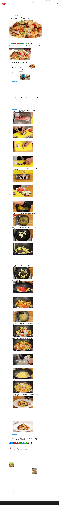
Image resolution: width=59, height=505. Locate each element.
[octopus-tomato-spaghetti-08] (23, 226)
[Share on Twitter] (12, 43)
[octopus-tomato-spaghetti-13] (23, 308)
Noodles (23, 64)
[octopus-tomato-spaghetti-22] (23, 432)
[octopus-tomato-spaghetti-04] (23, 167)
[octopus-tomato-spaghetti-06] (23, 196)
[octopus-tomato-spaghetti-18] (23, 379)
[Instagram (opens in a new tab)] (48, 0)
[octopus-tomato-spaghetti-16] (23, 350)
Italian (20, 65)
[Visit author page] (10, 447)
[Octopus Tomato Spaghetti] (32, 67)
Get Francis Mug (21, 72)
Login (9, 0)
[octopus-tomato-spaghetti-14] (23, 322)
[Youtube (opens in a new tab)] (49, 0)
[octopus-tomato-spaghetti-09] (23, 240)
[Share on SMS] (24, 43)
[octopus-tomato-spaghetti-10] (23, 254)
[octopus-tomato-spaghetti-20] (23, 407)
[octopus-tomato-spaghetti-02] (23, 137)
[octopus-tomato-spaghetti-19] (23, 393)
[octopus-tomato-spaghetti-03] (23, 152)
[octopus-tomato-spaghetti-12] (23, 292)
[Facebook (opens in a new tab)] (46, 0)
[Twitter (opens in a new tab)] (45, 0)
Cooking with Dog (15, 446)
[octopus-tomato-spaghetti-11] (23, 279)
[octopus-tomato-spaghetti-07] (23, 212)
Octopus (30, 45)
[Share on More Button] (30, 43)
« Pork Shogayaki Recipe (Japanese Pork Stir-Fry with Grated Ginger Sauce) (25, 462)
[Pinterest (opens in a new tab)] (47, 0)
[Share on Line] (26, 43)
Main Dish (20, 64)
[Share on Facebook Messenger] (23, 43)
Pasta (14, 45)
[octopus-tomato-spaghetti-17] (23, 365)
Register (11, 0)
